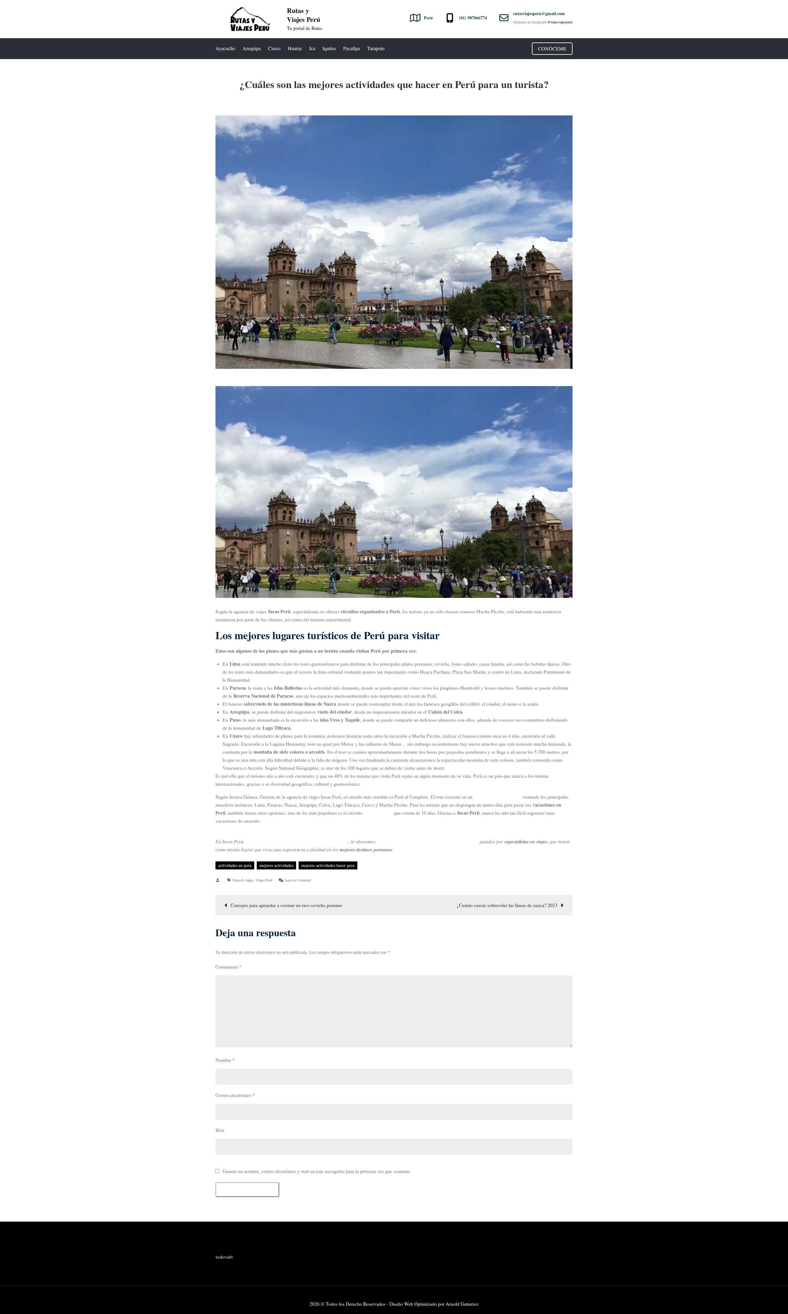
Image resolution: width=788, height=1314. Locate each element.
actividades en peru (234, 865)
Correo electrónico (235, 1095)
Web (219, 1130)
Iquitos (329, 48)
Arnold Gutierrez (462, 1304)
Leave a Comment (298, 879)
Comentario (228, 967)
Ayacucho (225, 48)
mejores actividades (276, 865)
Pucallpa (351, 48)
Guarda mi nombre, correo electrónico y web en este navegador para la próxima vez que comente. (317, 1171)
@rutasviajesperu (560, 21)
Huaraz (295, 48)
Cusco (274, 48)
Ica (312, 48)
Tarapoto (375, 48)
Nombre (225, 1060)
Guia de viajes (242, 879)
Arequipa (252, 48)
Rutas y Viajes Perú (303, 14)
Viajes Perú (263, 879)
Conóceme (552, 48)
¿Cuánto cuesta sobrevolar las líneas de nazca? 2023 (507, 905)
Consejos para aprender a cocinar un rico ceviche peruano (286, 905)
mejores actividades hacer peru (328, 865)
